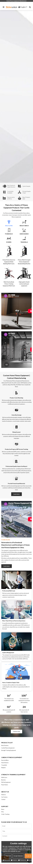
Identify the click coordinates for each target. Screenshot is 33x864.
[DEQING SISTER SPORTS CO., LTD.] (12, 7)
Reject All (8, 856)
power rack (9, 234)
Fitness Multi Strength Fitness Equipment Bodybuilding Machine (24, 261)
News (2, 809)
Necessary (7, 860)
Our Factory (4, 797)
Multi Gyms (4, 777)
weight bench (24, 225)
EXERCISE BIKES (24, 234)
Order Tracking (5, 814)
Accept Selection (18, 856)
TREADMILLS (24, 242)
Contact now (16, 731)
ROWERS (8, 242)
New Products (4, 745)
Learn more (16, 494)
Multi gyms (9, 225)
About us (3, 794)
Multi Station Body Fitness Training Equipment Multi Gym (9, 284)
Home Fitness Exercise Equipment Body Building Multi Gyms (9, 261)
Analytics (14, 860)
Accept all (28, 856)
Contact (3, 799)
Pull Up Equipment (6, 782)
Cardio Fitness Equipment (7, 748)
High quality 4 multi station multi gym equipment (24, 284)
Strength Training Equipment (8, 750)
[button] (31, 96)
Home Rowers (5, 762)
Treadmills (4, 765)
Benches (3, 780)
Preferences (23, 860)
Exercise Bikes (5, 760)
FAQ (2, 811)
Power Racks (4, 784)
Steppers (3, 767)
